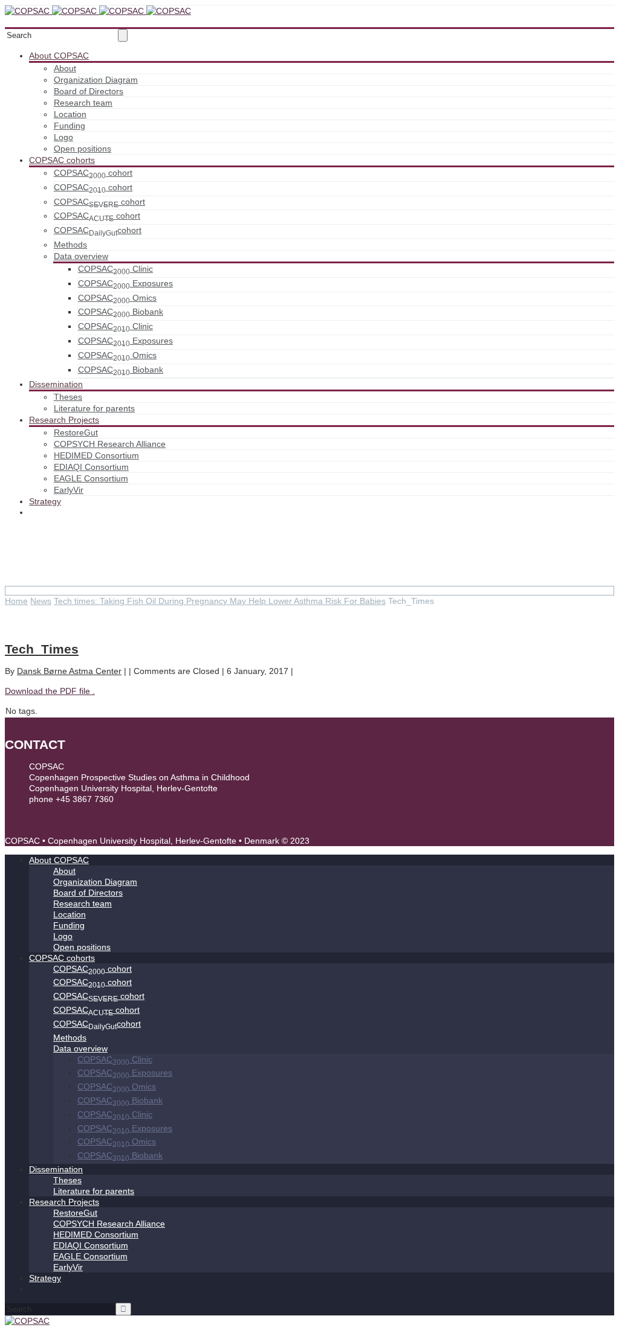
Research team (83, 103)
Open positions (82, 148)
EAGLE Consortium (91, 478)
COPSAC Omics (117, 298)
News (40, 601)
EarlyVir (68, 490)
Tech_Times (42, 649)
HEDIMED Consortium (96, 455)
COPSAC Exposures (125, 283)
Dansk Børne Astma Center (69, 671)
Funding (69, 125)
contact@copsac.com (70, 810)
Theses (68, 397)
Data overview (81, 256)
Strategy (45, 501)
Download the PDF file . (50, 691)
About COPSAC (59, 55)
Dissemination (56, 384)
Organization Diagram (96, 80)
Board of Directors (88, 91)
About (65, 68)
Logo (63, 137)
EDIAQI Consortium (91, 467)
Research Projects (64, 420)
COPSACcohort (97, 230)
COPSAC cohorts (62, 160)
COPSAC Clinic (115, 269)
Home (16, 601)
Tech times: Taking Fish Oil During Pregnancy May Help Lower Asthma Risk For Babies (220, 601)
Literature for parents (94, 408)
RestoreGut (76, 432)
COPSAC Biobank (120, 311)
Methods (70, 244)
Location (70, 114)
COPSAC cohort (93, 173)
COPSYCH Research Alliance (110, 444)
